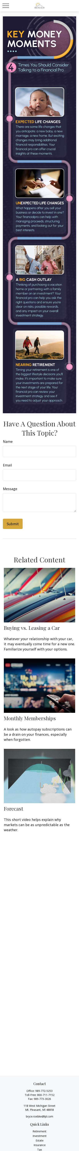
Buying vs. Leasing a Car (32, 627)
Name (8, 441)
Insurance (40, 1145)
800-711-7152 (45, 1095)
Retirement (39, 1131)
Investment (40, 1136)
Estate (40, 1140)
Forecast (13, 808)
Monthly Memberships (30, 718)
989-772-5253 (44, 1091)
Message (10, 488)
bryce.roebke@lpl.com (39, 1116)
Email (7, 465)
